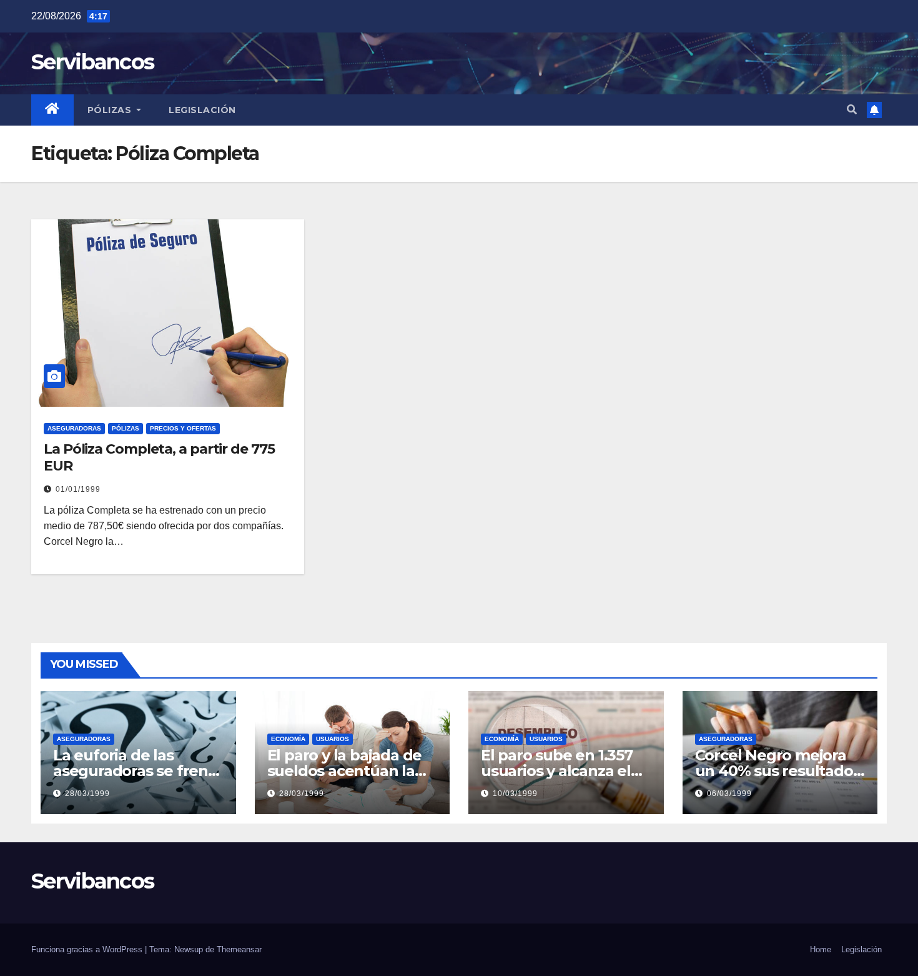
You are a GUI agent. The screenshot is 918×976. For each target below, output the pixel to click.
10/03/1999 (515, 793)
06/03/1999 (729, 793)
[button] (852, 109)
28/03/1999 (87, 793)
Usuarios (332, 738)
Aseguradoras (74, 428)
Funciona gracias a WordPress (88, 949)
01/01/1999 (78, 489)
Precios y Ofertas (183, 428)
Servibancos (92, 62)
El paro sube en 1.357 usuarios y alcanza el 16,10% (557, 770)
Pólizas (110, 110)
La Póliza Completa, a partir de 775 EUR (159, 457)
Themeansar (239, 949)
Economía (288, 738)
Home (820, 949)
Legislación (202, 110)
